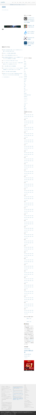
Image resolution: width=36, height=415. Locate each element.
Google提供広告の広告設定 (27, 401)
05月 (32, 114)
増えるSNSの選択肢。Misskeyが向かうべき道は (6, 391)
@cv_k (31, 341)
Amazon (25, 63)
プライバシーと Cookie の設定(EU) (28, 402)
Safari (25, 81)
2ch (24, 59)
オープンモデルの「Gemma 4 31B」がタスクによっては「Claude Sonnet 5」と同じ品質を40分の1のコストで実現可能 (29, 20)
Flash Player (6, 403)
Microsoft (25, 78)
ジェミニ (3, 410)
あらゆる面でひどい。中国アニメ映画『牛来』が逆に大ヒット (29, 27)
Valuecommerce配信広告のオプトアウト (28, 404)
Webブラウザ (7, 407)
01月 (25, 114)
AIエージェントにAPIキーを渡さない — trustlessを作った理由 (29, 33)
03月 (28, 114)
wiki (24, 91)
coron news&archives (26, 390)
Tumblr (25, 398)
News (15, 2)
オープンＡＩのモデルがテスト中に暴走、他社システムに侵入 (10, 60)
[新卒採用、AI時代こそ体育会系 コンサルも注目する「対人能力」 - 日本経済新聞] (25, 42)
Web (24, 88)
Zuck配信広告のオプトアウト (27, 405)
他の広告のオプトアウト (27, 403)
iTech (24, 393)
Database (20, 2)
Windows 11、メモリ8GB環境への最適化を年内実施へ (9, 53)
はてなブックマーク (26, 397)
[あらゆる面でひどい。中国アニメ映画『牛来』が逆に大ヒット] (25, 26)
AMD (3, 402)
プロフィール (25, 103)
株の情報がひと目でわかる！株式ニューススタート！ (18, 4)
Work (17, 2)
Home (13, 2)
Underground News (26, 395)
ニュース (25, 101)
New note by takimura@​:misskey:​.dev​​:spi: (18, 386)
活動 (24, 106)
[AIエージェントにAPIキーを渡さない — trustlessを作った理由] (25, 32)
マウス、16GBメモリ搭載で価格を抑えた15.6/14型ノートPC (10, 55)
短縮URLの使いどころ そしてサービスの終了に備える (6, 389)
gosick (10, 403)
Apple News (25, 388)
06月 (25, 116)
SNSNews (25, 391)
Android (25, 64)
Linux (24, 71)
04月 (30, 114)
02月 (26, 114)
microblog (25, 76)
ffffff (3, 403)
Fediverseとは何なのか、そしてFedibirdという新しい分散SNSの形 (6, 395)
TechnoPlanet (25, 392)
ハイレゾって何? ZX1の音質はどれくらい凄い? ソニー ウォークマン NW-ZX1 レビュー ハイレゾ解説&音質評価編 (6, 399)
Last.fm (25, 396)
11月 (25, 118)
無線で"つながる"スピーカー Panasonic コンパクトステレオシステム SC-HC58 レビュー (6, 396)
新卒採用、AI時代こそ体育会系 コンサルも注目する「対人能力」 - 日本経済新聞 (29, 44)
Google (8, 403)
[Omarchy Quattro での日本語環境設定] (25, 38)
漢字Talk (25, 108)
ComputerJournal (26, 394)
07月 (26, 116)
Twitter (23, 2)
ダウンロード (25, 98)
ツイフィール (25, 399)
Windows (25, 93)
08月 (28, 116)
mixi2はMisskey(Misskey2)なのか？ (5, 388)
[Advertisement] (12, 22)
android (5, 402)
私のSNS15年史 (3, 393)
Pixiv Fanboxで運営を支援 (27, 354)
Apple (25, 66)
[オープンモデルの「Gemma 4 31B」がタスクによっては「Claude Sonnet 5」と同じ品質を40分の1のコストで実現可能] (25, 18)
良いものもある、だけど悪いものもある (5, 387)
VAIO (24, 86)
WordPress (25, 96)
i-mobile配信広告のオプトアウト (28, 406)
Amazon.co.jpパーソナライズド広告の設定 (29, 407)
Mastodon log (25, 389)
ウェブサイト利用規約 (26, 400)
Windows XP (8, 409)
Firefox (4, 403)
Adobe (25, 61)
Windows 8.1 (6, 408)
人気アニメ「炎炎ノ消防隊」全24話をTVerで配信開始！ (9, 71)
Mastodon (29, 2)
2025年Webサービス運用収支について (5, 386)
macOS (25, 73)
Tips (24, 83)
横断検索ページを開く (29, 318)
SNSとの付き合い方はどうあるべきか (5, 392)
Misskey (26, 2)
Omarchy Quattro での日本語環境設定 (31, 38)
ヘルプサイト (26, 357)
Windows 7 (4, 408)
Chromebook (26, 68)
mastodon (4, 405)
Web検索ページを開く (29, 321)
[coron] (3, 2)
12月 (26, 118)
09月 (30, 116)
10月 (32, 116)
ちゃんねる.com (33, 2)
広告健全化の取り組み (27, 348)
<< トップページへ (5, 9)
